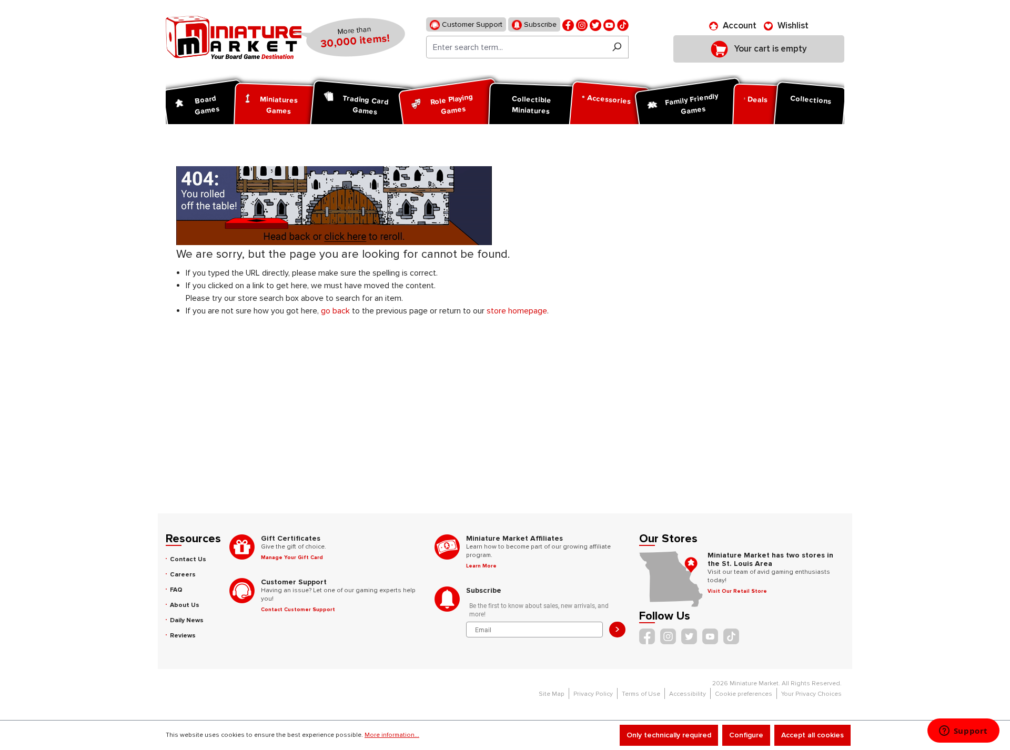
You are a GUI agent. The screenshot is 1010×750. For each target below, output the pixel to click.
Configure (746, 735)
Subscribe (539, 24)
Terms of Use (641, 694)
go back (335, 311)
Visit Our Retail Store (737, 591)
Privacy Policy (593, 694)
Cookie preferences (743, 694)
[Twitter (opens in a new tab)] (595, 24)
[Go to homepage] (233, 37)
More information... (392, 735)
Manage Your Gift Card (292, 557)
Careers (183, 575)
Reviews (183, 636)
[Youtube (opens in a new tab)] (609, 24)
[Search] (617, 47)
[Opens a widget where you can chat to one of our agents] (963, 731)
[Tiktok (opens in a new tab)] (623, 24)
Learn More (481, 566)
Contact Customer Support (298, 609)
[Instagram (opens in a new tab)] (582, 24)
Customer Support (471, 24)
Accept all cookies (812, 735)
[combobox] (515, 47)
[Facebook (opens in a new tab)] (568, 24)
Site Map (551, 694)
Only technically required (669, 735)
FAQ (176, 590)
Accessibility (687, 694)
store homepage (517, 311)
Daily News (187, 620)
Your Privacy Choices (811, 694)
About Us (184, 605)
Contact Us (188, 559)
